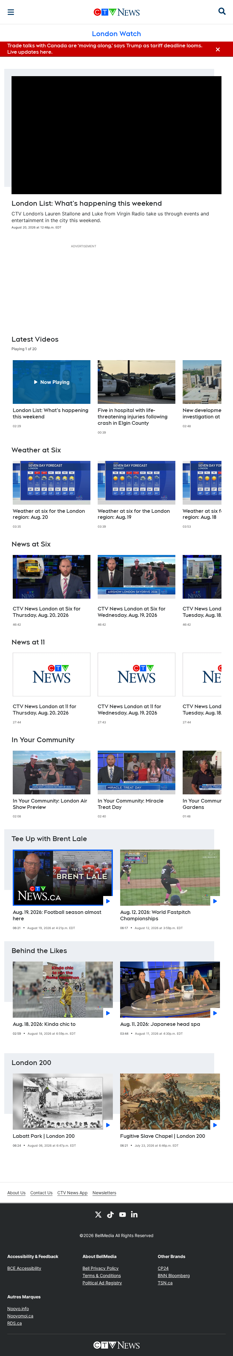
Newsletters (104, 1192)
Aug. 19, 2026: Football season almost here (57, 915)
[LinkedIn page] (134, 1214)
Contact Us (41, 1192)
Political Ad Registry (102, 1282)
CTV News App (72, 1192)
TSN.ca (165, 1282)
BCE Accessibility (24, 1268)
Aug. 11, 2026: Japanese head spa (160, 1024)
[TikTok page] (110, 1214)
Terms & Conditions (102, 1275)
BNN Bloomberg (174, 1275)
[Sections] (11, 12)
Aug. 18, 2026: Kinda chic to (44, 1024)
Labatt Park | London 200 (44, 1136)
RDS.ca (14, 1323)
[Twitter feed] (98, 1214)
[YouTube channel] (122, 1214)
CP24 (163, 1268)
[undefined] (51, 394)
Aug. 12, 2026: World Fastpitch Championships (155, 915)
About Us (16, 1192)
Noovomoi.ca (20, 1315)
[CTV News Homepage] (117, 12)
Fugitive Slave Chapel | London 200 (162, 1136)
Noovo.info (18, 1308)
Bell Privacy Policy (101, 1268)
